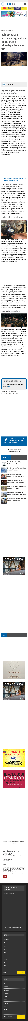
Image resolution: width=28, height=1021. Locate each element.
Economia (5, 959)
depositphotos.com (16, 927)
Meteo (4, 635)
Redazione (10, 84)
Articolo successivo (13, 451)
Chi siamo (6, 893)
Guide (5, 969)
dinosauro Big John (6, 393)
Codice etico (11, 893)
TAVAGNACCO (6, 990)
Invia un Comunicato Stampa (10, 841)
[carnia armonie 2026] (14, 678)
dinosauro (13, 391)
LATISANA (5, 996)
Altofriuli (5, 949)
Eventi (5, 965)
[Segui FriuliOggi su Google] (14, 71)
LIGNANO (5, 1006)
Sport (5, 962)
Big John (8, 391)
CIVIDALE (5, 1000)
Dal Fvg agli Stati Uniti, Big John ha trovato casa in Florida (15, 179)
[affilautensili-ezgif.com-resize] (14, 9)
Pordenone (6, 946)
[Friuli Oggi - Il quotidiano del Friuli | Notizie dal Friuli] (11, 4)
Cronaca (5, 956)
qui (9, 386)
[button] (25, 4)
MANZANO (5, 1009)
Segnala (14, 843)
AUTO (5, 972)
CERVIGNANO (6, 993)
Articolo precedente (15, 449)
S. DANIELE (6, 1003)
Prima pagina (6, 939)
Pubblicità (21, 841)
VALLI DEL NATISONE (8, 1016)
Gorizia (5, 952)
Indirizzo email (6, 860)
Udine (5, 943)
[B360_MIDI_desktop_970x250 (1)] (14, 16)
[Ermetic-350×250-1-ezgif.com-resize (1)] (14, 766)
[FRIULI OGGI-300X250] (14, 787)
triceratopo (15, 393)
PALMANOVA (6, 1013)
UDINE (5, 983)
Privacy (4, 864)
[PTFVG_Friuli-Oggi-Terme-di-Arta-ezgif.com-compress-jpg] (14, 574)
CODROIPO (6, 987)
